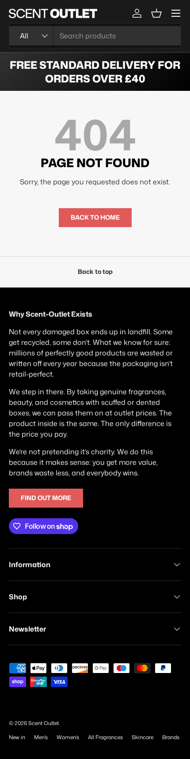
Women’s (68, 737)
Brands (170, 737)
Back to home (95, 217)
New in (17, 737)
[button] (156, 13)
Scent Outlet (43, 723)
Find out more (46, 498)
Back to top (95, 271)
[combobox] (95, 35)
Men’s (41, 737)
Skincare (142, 737)
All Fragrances (105, 737)
